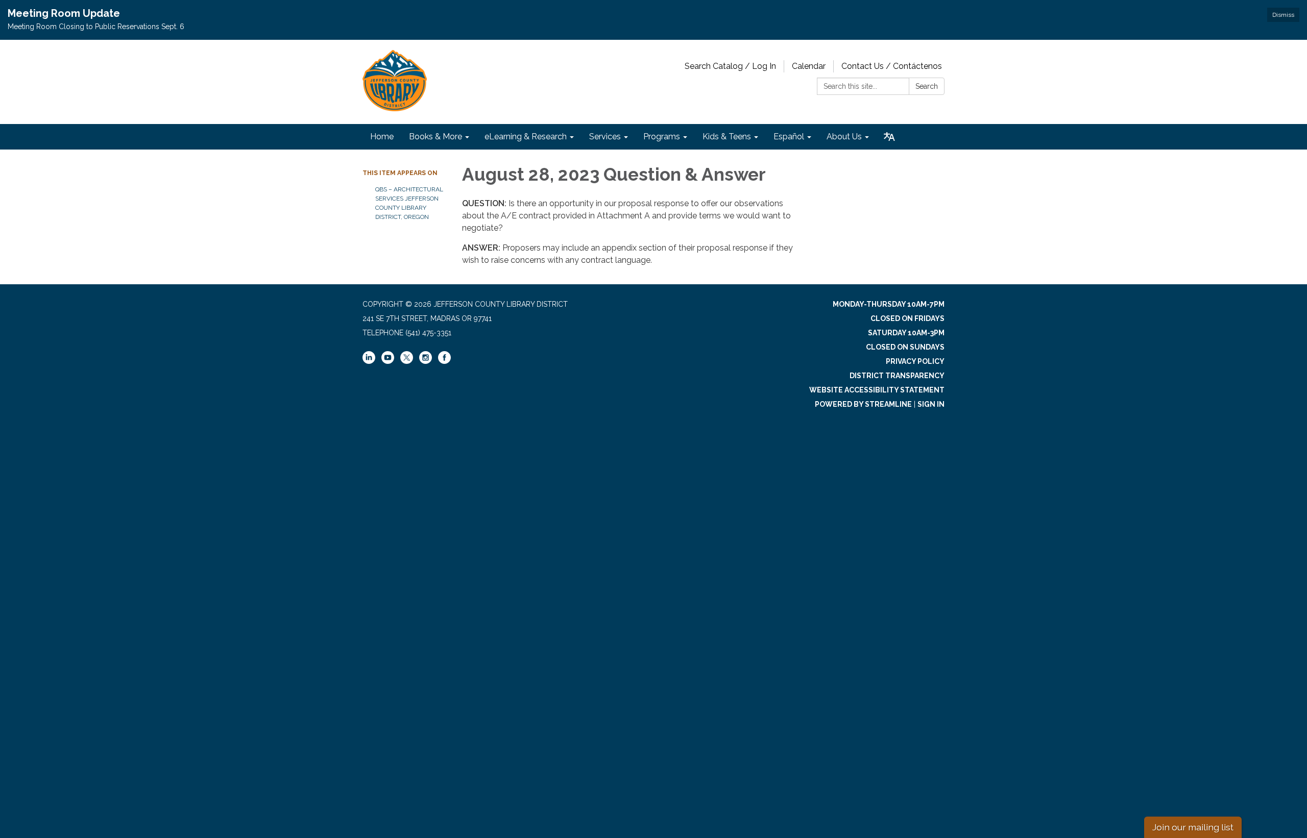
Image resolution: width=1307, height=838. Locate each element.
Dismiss (1283, 14)
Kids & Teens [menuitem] (727, 136)
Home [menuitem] (382, 136)
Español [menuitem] (788, 136)
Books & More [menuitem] (435, 136)
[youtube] (387, 361)
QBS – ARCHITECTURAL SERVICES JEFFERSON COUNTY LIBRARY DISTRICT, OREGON (409, 203)
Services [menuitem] (605, 136)
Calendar (809, 66)
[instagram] (425, 361)
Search (926, 86)
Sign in (931, 404)
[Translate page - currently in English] (889, 137)
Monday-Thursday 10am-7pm (889, 304)
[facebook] (444, 361)
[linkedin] (368, 361)
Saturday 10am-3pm (906, 333)
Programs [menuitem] (661, 136)
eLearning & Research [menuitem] (526, 136)
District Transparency (897, 376)
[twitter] (406, 358)
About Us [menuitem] (844, 136)
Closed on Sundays (905, 347)
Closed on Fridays (907, 318)
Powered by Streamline (863, 404)
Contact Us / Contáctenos (891, 66)
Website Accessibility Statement (877, 390)
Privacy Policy (915, 361)
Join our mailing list (1192, 827)
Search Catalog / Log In (730, 66)
